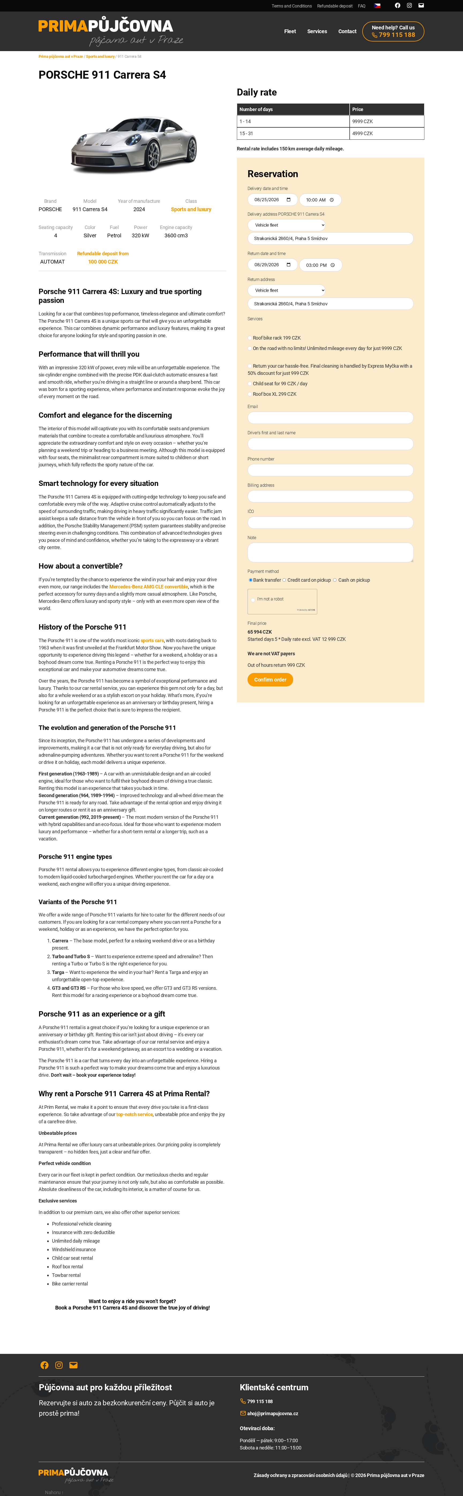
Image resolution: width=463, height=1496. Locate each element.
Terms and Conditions (292, 6)
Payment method (263, 571)
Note (252, 537)
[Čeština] (377, 5)
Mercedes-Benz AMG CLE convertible (148, 586)
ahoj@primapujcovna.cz (272, 1413)
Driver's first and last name (271, 432)
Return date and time (267, 253)
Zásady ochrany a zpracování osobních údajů (301, 1475)
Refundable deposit (335, 6)
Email (253, 406)
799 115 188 (260, 1401)
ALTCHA (311, 610)
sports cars (152, 640)
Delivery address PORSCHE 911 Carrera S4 (286, 214)
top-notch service (134, 1114)
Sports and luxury (191, 209)
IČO (251, 511)
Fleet (290, 31)
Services (317, 31)
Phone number (261, 459)
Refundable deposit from (103, 253)
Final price (257, 623)
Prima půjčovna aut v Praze (395, 1475)
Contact (347, 31)
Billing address (261, 485)
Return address (261, 279)
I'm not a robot (270, 599)
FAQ (361, 6)
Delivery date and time (268, 188)
